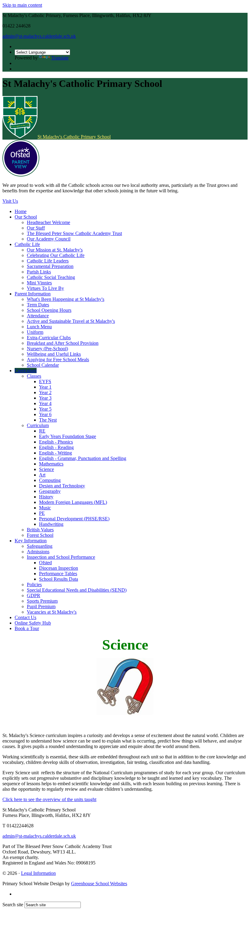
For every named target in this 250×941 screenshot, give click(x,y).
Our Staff (36, 227)
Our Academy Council (48, 238)
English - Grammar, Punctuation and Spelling (82, 458)
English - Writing (55, 452)
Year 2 (45, 392)
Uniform (35, 332)
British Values (40, 529)
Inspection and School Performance (61, 557)
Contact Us (25, 617)
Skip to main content (22, 5)
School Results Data (58, 579)
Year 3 (45, 398)
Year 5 (45, 409)
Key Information (31, 540)
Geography (50, 491)
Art (42, 474)
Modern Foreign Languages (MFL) (73, 502)
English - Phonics (56, 441)
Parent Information (33, 293)
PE (42, 513)
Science (46, 469)
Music (45, 507)
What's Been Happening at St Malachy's (65, 299)
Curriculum (26, 370)
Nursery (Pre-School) (47, 348)
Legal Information (38, 873)
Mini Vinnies (39, 282)
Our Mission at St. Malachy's (55, 249)
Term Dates (38, 304)
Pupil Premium (41, 606)
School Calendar (43, 365)
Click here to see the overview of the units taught (49, 799)
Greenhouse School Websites (99, 883)
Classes (34, 376)
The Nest (48, 419)
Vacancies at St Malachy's (52, 612)
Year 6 (45, 414)
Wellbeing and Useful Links (54, 354)
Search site (12, 904)
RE (42, 430)
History (46, 496)
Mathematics (51, 463)
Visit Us (10, 201)
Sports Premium (42, 601)
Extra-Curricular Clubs (49, 337)
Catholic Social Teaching (51, 277)
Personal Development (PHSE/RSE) (74, 518)
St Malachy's (74, 136)
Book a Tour (27, 628)
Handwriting (51, 524)
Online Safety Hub (33, 623)
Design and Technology (62, 485)
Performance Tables (58, 573)
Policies (34, 584)
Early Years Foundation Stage (67, 436)
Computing (50, 480)
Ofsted (45, 562)
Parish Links (39, 271)
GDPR (33, 595)
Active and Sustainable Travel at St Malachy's (71, 321)
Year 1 (45, 387)
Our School (26, 216)
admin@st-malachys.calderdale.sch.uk (39, 36)
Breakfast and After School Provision (62, 343)
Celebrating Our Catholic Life (55, 255)
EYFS (45, 381)
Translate (60, 57)
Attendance (38, 315)
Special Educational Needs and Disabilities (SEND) (77, 590)
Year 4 (45, 403)
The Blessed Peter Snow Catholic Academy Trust (74, 233)
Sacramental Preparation (50, 266)
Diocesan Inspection (58, 568)
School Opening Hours (49, 310)
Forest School (40, 535)
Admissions (38, 551)
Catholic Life (27, 244)
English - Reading (56, 447)
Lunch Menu (39, 326)
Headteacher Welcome (48, 222)
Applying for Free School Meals (58, 359)
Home (21, 211)
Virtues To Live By (45, 288)
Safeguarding (39, 546)
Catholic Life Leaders (48, 260)
